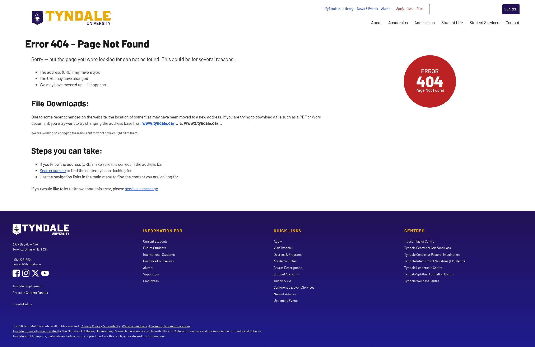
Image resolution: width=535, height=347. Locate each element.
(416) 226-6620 (23, 260)
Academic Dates (285, 261)
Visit (410, 8)
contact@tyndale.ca (27, 264)
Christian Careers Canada (30, 292)
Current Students (155, 241)
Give (420, 8)
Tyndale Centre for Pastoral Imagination (432, 254)
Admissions (424, 22)
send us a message (141, 188)
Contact (512, 22)
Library (348, 8)
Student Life (452, 22)
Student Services (484, 22)
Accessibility (111, 326)
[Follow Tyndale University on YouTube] (45, 274)
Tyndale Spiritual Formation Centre (428, 274)
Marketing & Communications (169, 326)
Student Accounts (286, 274)
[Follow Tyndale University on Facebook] (16, 274)
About (376, 22)
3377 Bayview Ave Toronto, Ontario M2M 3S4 (30, 246)
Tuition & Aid (282, 281)
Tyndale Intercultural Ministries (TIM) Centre (434, 261)
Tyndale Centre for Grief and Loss (427, 248)
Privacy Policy (91, 326)
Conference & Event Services (294, 287)
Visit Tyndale (283, 248)
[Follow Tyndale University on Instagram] (25, 274)
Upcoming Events (286, 300)
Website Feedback (134, 326)
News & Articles (285, 294)
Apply (400, 8)
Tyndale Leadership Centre (423, 268)
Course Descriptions (288, 268)
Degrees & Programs (288, 254)
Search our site (53, 170)
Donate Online (22, 304)
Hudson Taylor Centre (419, 241)
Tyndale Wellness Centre (421, 281)
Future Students (154, 248)
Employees (151, 281)
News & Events (367, 8)
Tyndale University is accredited (35, 331)
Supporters (151, 274)
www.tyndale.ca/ (158, 123)
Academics (398, 22)
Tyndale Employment (27, 286)
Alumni (386, 8)
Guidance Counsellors (158, 261)
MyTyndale (332, 8)
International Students (159, 254)
